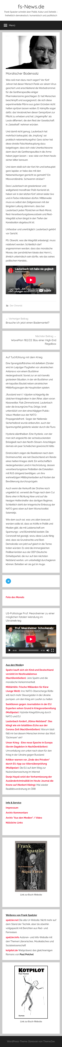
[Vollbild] (52, 650)
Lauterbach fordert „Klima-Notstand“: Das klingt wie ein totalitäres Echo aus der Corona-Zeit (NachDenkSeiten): (29, 725)
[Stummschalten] (47, 650)
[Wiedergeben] (9, 650)
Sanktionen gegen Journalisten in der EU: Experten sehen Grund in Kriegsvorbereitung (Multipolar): (31, 708)
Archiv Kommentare (17, 812)
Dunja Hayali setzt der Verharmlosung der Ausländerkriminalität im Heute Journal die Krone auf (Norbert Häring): (29, 780)
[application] (31, 639)
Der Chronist (16, 305)
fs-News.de (31, 6)
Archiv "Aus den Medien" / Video (24, 817)
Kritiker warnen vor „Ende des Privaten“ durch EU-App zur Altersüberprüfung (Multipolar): (28, 763)
